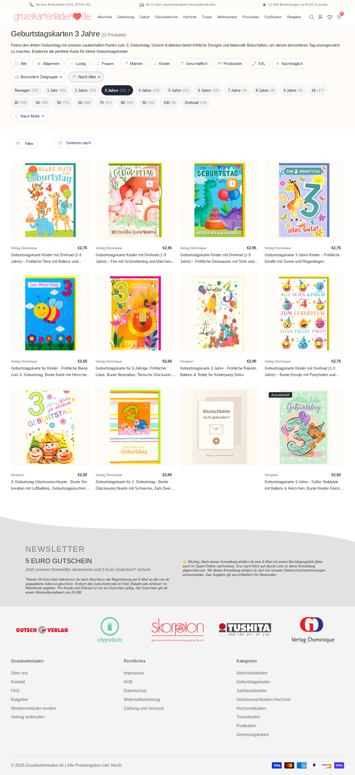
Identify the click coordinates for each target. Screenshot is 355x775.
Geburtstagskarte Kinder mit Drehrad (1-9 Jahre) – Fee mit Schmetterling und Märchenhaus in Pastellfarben (134, 258)
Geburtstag (125, 17)
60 (84, 102)
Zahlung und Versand (143, 708)
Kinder (164, 63)
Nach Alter (87, 77)
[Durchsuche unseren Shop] (313, 17)
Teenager (26, 90)
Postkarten (250, 17)
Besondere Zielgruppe (39, 77)
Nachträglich (292, 63)
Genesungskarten (252, 735)
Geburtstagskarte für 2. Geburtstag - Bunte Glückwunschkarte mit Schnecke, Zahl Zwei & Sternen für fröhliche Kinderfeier (135, 485)
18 (317, 90)
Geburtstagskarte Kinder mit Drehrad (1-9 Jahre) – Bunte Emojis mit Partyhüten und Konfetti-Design (300, 372)
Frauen (108, 63)
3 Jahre (117, 90)
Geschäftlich (196, 63)
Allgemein (51, 63)
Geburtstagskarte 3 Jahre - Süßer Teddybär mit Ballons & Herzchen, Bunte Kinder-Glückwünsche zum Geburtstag (303, 485)
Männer (136, 63)
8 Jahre (265, 90)
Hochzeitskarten (251, 708)
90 (148, 102)
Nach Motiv (30, 116)
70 (106, 102)
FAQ (15, 691)
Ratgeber (294, 17)
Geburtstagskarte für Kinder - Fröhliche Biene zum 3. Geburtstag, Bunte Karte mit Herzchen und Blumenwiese (50, 372)
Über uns (19, 673)
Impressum (134, 673)
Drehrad (196, 102)
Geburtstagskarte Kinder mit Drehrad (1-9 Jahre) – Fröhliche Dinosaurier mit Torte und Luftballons (217, 258)
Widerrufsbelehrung (142, 699)
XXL (261, 63)
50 (63, 102)
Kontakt (18, 682)
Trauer (207, 17)
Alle (24, 63)
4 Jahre (149, 90)
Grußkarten (273, 17)
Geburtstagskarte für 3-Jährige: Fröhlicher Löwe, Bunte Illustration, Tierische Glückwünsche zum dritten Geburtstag (134, 372)
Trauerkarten (248, 717)
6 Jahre (208, 90)
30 (20, 102)
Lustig (81, 63)
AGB (128, 682)
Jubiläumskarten (251, 691)
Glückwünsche (166, 17)
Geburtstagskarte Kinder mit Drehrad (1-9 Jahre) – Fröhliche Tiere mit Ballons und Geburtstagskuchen (46, 258)
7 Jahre (237, 90)
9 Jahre (293, 90)
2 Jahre (85, 90)
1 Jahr (56, 90)
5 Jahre (178, 90)
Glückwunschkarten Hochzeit (263, 699)
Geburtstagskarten (253, 682)
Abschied (104, 17)
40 (42, 102)
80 (127, 102)
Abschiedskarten (251, 673)
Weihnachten (227, 17)
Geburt (145, 17)
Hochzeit (190, 17)
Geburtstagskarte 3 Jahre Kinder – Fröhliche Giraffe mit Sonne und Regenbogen (302, 258)
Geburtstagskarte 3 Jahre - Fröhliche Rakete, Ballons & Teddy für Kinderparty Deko (218, 372)
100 (169, 102)
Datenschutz (135, 691)
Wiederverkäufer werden (33, 708)
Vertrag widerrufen (28, 717)
